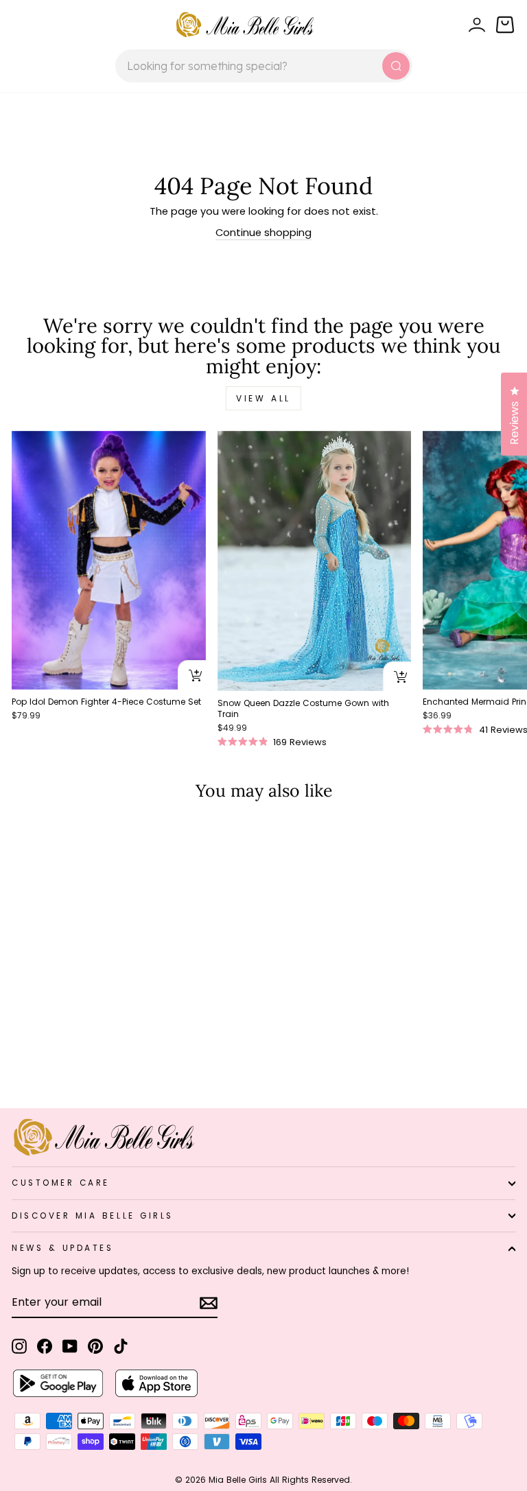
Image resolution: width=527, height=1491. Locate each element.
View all (263, 398)
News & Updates (62, 1248)
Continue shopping (263, 232)
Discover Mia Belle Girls (93, 1215)
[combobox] (263, 65)
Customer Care (61, 1182)
